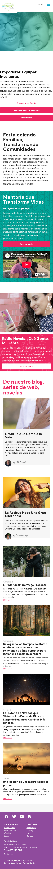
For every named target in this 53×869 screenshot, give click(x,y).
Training (29, 830)
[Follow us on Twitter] (14, 817)
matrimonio (8, 581)
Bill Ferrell (21, 462)
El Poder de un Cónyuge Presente (25, 585)
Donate (29, 836)
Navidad (7, 709)
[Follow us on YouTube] (22, 817)
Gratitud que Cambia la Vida (23, 435)
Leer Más (7, 600)
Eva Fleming (22, 535)
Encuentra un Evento (26, 103)
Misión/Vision (9, 827)
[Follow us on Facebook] (6, 817)
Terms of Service (29, 863)
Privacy (19, 863)
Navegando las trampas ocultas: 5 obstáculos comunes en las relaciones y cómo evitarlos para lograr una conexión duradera (25, 649)
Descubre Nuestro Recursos (27, 110)
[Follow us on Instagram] (29, 817)
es (42, 4)
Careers (7, 863)
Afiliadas (7, 833)
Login (13, 863)
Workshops (31, 827)
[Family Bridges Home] (8, 6)
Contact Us (8, 854)
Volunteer (30, 833)
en (39, 4)
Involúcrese (26, 117)
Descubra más (26, 244)
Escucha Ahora (26, 366)
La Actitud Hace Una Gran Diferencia (25, 514)
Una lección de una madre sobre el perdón (25, 783)
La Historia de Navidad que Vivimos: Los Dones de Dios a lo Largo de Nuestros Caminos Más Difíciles (24, 718)
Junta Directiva (10, 830)
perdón (6, 778)
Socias (6, 836)
